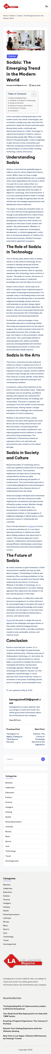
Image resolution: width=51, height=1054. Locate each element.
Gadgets (9, 807)
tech (7, 846)
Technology (10, 851)
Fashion (13, 16)
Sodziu (9, 620)
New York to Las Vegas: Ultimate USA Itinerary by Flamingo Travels (24, 1037)
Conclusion (14, 111)
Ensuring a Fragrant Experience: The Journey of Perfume (25, 1022)
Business (9, 783)
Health (8, 817)
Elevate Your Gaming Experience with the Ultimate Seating (22, 1029)
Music (7, 836)
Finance (8, 802)
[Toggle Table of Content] (32, 94)
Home (5, 16)
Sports (8, 841)
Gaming (8, 812)
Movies (8, 831)
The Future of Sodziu (18, 108)
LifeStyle (9, 826)
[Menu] (46, 6)
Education (9, 792)
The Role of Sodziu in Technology (22, 100)
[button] (15, 720)
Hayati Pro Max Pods (12, 998)
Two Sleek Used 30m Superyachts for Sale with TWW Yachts (25, 1014)
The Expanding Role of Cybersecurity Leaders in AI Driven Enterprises (24, 1007)
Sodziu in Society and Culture (21, 106)
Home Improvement (13, 822)
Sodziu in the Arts (17, 103)
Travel (8, 856)
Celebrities (10, 787)
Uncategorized (11, 861)
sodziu (31, 526)
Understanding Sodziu (17, 98)
